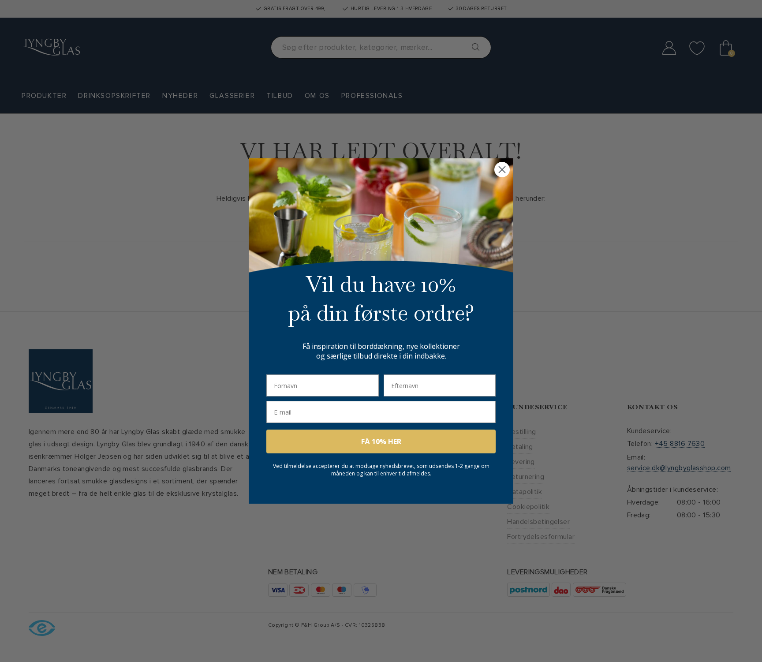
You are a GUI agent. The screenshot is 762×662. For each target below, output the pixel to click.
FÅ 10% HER (381, 441)
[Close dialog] (502, 169)
